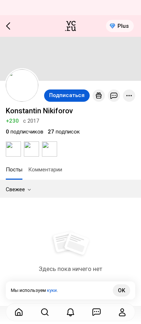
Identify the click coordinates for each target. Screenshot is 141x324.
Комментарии (45, 169)
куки (52, 290)
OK (121, 290)
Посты (14, 169)
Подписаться (67, 95)
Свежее (15, 189)
